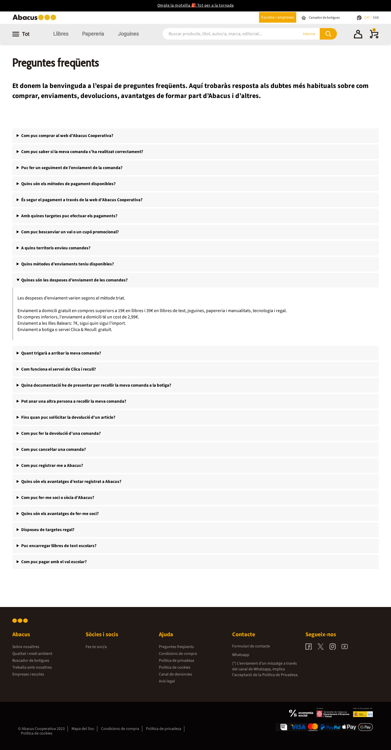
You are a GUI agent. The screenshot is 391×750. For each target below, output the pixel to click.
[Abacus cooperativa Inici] (35, 19)
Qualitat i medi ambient (32, 654)
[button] (358, 35)
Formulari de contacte (251, 646)
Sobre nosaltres (25, 647)
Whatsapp (240, 655)
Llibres (60, 34)
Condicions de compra (178, 654)
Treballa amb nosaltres (32, 667)
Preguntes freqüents (176, 647)
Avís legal (167, 681)
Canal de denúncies (175, 674)
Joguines (128, 34)
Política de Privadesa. (280, 675)
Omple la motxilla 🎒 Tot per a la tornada (195, 5)
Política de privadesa (176, 660)
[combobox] (224, 34)
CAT (367, 17)
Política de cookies (174, 667)
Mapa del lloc (83, 729)
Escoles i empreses (277, 17)
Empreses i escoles (28, 674)
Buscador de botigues (30, 660)
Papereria (93, 34)
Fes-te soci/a (96, 647)
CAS (376, 17)
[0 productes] (374, 37)
